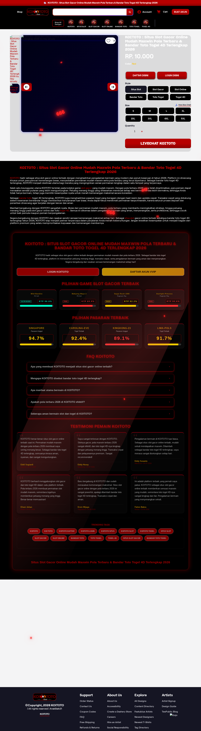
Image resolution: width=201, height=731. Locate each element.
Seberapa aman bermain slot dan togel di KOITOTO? (61, 413)
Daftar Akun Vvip (143, 271)
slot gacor (86, 188)
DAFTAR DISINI (140, 75)
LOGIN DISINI (172, 75)
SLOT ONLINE (58, 538)
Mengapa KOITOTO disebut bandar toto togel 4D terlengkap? (66, 378)
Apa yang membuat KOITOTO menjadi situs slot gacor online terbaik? (71, 366)
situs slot (129, 218)
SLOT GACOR (40, 538)
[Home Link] (38, 12)
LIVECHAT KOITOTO (158, 143)
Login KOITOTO (58, 271)
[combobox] (90, 12)
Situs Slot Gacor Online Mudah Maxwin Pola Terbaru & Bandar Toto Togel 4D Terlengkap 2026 (100, 562)
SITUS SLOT (166, 531)
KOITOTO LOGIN (88, 531)
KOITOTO (14, 178)
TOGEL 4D (112, 538)
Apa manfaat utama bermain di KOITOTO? (55, 390)
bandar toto (25, 198)
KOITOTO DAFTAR (66, 531)
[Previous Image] (26, 87)
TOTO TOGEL (96, 538)
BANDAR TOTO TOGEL (156, 538)
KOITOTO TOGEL (147, 531)
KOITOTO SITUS (107, 531)
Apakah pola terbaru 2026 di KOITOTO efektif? (58, 402)
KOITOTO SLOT (127, 531)
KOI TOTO (48, 531)
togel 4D (64, 210)
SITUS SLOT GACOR (131, 538)
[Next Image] (112, 87)
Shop (20, 12)
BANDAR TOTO (77, 538)
